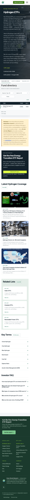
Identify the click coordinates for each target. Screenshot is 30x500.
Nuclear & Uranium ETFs (21, 453)
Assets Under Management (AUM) (15, 368)
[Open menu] (27, 2)
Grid (3, 471)
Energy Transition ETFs (20, 446)
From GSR (4, 187)
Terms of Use (14, 497)
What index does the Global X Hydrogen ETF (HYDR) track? (15, 386)
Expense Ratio (15, 363)
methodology (8, 140)
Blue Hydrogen (15, 350)
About (17, 463)
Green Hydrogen (15, 342)
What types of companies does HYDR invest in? (15, 391)
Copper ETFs (19, 456)
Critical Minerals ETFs (21, 450)
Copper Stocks (6, 446)
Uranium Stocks (6, 451)
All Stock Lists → (6, 443)
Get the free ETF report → (15, 171)
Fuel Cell (15, 359)
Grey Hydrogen (15, 346)
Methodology (19, 466)
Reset (8, 96)
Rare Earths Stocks (7, 453)
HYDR (21, 106)
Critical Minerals (6, 463)
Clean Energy (5, 466)
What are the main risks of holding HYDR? (15, 400)
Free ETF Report (18, 2)
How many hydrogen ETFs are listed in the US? (15, 381)
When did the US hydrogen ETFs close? (15, 396)
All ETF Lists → (20, 443)
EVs (3, 468)
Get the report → (9, 432)
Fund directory (5, 81)
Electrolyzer (15, 355)
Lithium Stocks (6, 448)
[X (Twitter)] (3, 487)
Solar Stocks (5, 455)
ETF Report (19, 468)
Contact (18, 471)
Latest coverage (16, 81)
